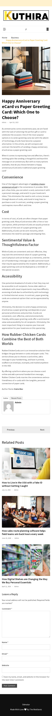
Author (5, 398)
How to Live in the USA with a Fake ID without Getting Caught (22, 484)
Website (5, 665)
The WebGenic (36, 709)
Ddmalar (26, 704)
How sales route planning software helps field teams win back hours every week (24, 532)
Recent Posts (16, 398)
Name (5, 642)
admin (4, 122)
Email (5, 653)
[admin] (9, 410)
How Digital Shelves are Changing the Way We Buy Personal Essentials (24, 580)
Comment (7, 608)
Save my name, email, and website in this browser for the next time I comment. (25, 678)
